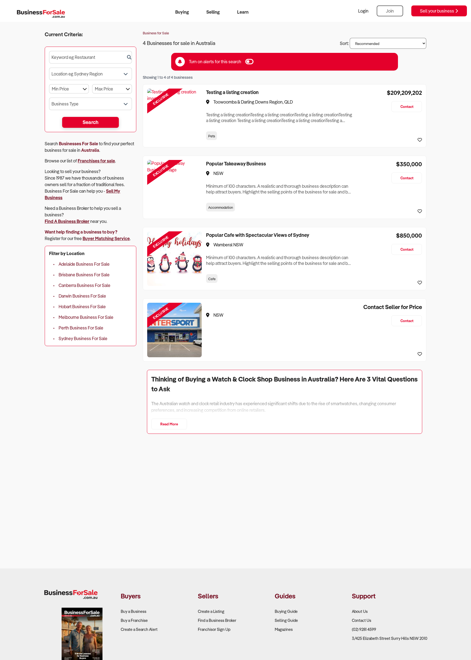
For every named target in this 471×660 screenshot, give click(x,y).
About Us (360, 611)
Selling (213, 12)
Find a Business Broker (217, 620)
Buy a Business (133, 611)
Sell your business (437, 11)
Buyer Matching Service (106, 238)
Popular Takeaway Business (236, 163)
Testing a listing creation (232, 92)
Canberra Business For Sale (84, 285)
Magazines (284, 629)
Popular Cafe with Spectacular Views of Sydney (257, 235)
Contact (406, 106)
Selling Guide (286, 620)
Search (91, 122)
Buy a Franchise (134, 620)
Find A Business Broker (67, 221)
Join (390, 11)
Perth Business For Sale (81, 328)
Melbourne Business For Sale (86, 317)
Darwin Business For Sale (82, 296)
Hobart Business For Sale (82, 306)
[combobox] (90, 57)
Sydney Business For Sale (83, 338)
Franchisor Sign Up (214, 629)
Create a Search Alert (139, 629)
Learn (243, 12)
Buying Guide (286, 611)
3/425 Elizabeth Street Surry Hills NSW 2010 (389, 638)
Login (363, 11)
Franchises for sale (96, 161)
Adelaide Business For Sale (84, 264)
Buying (182, 12)
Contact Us (361, 620)
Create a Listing (211, 611)
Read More (169, 424)
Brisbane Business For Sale (84, 274)
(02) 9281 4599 (364, 629)
